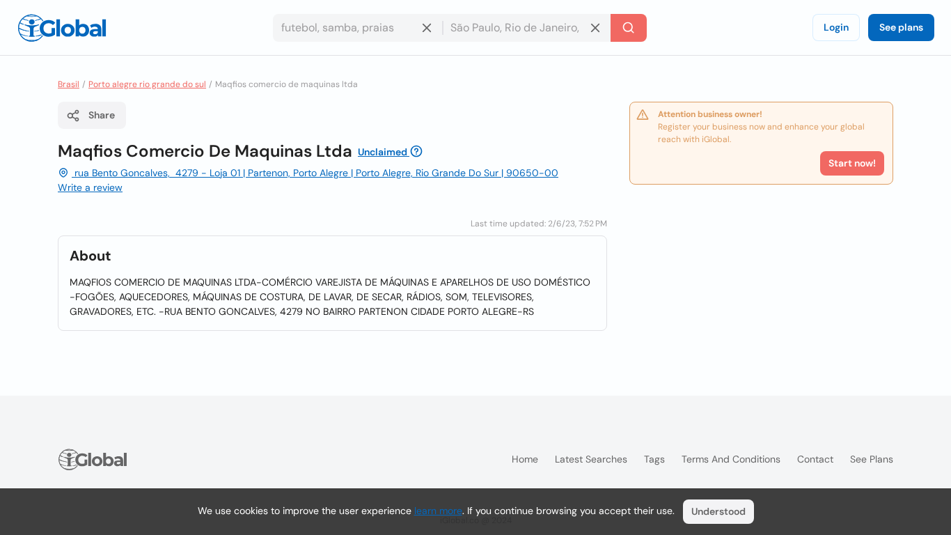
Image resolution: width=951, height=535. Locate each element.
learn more (438, 510)
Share (101, 115)
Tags (654, 459)
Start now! (852, 163)
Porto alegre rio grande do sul (147, 84)
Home (525, 459)
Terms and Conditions (731, 459)
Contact (815, 459)
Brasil (68, 84)
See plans (901, 27)
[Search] (629, 28)
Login (836, 27)
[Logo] (62, 28)
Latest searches (591, 459)
